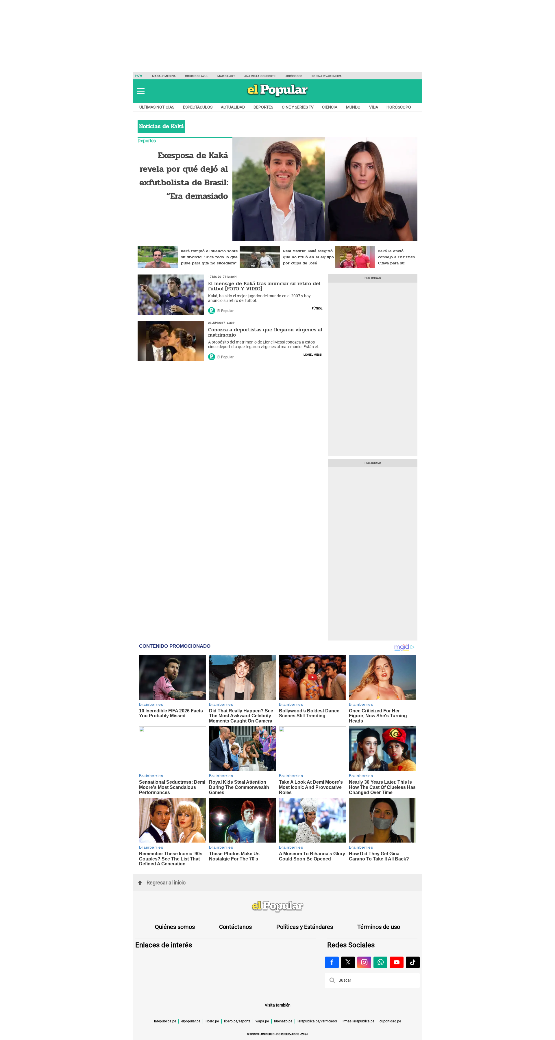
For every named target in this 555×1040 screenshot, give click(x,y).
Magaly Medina (164, 76)
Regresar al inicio (166, 883)
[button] (141, 91)
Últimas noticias (156, 107)
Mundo (353, 107)
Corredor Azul (196, 76)
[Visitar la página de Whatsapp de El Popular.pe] (380, 962)
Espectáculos (197, 107)
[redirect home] (277, 907)
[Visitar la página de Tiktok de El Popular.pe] (413, 962)
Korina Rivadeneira (327, 76)
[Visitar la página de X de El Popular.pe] (348, 962)
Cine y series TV (298, 107)
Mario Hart (226, 76)
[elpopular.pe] (278, 97)
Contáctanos (235, 926)
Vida (373, 107)
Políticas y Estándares (304, 926)
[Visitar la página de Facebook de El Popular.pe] (332, 962)
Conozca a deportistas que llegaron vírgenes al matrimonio (265, 332)
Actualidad (233, 107)
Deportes (263, 107)
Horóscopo (293, 76)
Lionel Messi (313, 354)
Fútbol (317, 308)
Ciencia (329, 107)
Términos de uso (378, 926)
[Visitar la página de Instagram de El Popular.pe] (364, 962)
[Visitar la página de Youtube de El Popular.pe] (397, 962)
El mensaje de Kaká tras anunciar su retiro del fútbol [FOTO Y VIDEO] (264, 286)
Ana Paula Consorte (260, 76)
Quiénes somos (175, 926)
